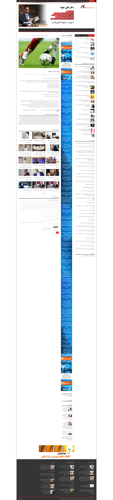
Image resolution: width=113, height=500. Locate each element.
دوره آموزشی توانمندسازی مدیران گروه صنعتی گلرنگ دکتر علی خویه (84, 241)
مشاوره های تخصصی (83, 30)
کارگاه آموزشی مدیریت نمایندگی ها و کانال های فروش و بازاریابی (85, 226)
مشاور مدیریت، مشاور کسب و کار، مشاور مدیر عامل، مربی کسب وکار (85, 234)
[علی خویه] (87, 7)
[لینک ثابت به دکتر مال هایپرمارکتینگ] (92, 137)
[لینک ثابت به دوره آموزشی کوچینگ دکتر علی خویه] (92, 117)
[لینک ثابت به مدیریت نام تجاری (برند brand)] (92, 50)
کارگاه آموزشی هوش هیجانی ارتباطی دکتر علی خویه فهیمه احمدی (82, 86)
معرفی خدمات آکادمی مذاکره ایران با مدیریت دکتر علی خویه (82, 105)
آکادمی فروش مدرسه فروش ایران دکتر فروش (86, 210)
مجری (68, 395)
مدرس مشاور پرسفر (28, 190)
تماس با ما (40, 30)
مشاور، (71, 395)
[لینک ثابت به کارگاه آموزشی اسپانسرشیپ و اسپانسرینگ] (92, 93)
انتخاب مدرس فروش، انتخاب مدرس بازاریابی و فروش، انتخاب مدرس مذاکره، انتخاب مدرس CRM (25, 168)
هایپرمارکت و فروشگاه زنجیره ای (88, 255)
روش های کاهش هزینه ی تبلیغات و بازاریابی (82, 57)
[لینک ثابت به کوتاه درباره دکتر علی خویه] (92, 112)
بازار (53, 78)
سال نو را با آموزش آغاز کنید (53, 190)
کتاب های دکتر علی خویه (54, 30)
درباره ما (45, 30)
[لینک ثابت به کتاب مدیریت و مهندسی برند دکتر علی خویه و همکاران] (92, 98)
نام (58, 210)
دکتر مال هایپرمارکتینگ (86, 134)
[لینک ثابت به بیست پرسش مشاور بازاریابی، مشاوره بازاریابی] (52, 175)
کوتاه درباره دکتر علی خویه (85, 109)
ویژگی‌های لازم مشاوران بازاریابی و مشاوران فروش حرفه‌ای (84, 249)
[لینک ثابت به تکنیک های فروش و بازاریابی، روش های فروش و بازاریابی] (38, 150)
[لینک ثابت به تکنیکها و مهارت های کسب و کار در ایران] (38, 163)
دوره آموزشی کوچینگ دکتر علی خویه (84, 114)
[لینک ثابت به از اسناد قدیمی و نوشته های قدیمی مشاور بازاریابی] (38, 175)
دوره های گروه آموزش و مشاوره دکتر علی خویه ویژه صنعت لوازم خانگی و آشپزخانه (67, 438)
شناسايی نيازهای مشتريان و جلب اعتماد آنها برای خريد (51, 106)
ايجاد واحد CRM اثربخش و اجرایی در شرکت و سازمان (39, 102)
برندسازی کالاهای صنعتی (86, 43)
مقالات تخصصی (64, 30)
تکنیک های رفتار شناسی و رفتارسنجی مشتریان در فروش (29, 104)
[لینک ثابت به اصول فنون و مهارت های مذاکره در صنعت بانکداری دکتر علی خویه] (70, 417)
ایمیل (58, 214)
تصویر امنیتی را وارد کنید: (47, 227)
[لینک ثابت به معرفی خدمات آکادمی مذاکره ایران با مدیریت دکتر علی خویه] (92, 107)
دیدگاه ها (78, 35)
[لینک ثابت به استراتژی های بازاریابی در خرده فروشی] (92, 55)
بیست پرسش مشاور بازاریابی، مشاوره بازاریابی (53, 178)
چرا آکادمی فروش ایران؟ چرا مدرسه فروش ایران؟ (86, 216)
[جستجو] (20, 1)
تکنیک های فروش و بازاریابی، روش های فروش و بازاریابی (39, 154)
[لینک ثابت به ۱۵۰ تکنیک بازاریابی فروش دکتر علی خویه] (38, 138)
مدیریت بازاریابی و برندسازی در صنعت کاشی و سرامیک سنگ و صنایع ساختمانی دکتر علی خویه (25, 155)
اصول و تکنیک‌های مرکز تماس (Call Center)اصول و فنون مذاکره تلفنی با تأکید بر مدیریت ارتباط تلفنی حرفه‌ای (67, 425)
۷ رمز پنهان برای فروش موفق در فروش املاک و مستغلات (82, 38)
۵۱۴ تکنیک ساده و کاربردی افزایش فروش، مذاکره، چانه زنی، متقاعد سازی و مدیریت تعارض (83, 125)
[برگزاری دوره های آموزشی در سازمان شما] (39, 35)
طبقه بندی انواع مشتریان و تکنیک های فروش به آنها (35, 106)
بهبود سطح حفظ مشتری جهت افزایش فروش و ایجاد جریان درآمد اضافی (48, 104)
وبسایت (57, 218)
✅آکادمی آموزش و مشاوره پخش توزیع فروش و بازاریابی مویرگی (83, 129)
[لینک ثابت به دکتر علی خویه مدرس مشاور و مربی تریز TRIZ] (70, 434)
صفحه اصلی (91, 30)
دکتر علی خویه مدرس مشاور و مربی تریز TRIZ (64, 432)
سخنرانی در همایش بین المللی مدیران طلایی (87, 223)
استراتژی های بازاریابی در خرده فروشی (83, 52)
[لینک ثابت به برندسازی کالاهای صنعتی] (92, 45)
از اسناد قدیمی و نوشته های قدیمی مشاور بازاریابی (39, 178)
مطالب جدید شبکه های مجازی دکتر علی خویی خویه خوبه (53, 141)
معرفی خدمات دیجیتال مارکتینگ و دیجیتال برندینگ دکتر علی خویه (83, 100)
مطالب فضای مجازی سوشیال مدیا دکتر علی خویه (86, 163)
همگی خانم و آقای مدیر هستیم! (29, 110)
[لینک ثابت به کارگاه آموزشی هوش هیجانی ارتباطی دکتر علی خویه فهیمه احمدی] (92, 88)
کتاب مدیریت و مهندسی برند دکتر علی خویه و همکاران (82, 95)
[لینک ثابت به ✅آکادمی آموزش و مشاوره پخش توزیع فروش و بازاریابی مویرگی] (92, 132)
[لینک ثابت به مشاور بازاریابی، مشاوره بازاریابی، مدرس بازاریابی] (25, 175)
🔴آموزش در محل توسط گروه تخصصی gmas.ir (51, 110)
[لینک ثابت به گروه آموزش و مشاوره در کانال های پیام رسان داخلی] (52, 150)
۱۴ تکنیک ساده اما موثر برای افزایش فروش (87, 245)
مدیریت (38, 81)
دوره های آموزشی (73, 30)
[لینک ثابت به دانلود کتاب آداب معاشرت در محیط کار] (52, 163)
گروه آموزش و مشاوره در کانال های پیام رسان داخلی (53, 154)
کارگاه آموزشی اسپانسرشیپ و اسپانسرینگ (83, 90)
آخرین (85, 35)
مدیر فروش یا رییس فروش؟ (89, 238)
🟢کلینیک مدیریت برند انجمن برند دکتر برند (87, 213)
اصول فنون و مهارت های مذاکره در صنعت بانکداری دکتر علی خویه (67, 417)
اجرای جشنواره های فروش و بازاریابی (53, 102)
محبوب (91, 35)
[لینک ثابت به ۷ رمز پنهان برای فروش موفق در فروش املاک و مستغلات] (92, 40)
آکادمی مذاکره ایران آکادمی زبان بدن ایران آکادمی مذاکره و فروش (84, 206)
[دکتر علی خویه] (48, 26)
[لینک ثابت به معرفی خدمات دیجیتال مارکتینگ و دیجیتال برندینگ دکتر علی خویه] (92, 102)
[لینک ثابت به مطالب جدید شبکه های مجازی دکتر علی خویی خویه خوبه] (52, 138)
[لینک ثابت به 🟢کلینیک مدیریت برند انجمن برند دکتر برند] (25, 138)
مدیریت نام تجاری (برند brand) (85, 47)
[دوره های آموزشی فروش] (56, 457)
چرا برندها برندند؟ (91, 220)
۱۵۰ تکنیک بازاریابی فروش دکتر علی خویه (83, 119)
